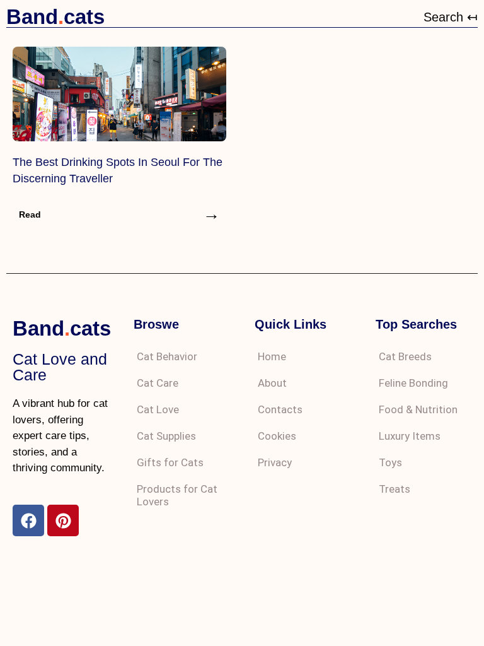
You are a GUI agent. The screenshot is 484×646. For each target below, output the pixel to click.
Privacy (275, 462)
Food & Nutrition (418, 409)
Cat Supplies (166, 436)
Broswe (156, 324)
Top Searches (416, 324)
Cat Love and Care (60, 367)
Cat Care (157, 383)
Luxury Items (410, 436)
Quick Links (290, 324)
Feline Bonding (413, 383)
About (272, 383)
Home (272, 356)
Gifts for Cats (170, 462)
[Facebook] (28, 520)
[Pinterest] (63, 520)
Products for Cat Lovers (177, 495)
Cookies (277, 436)
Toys (390, 462)
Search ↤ (451, 17)
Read (30, 214)
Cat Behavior (167, 356)
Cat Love (158, 409)
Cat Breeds (405, 356)
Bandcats (55, 16)
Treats (394, 489)
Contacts (280, 409)
